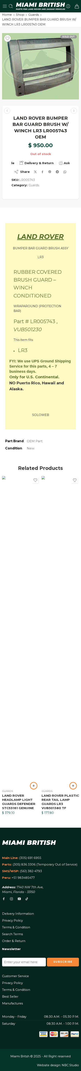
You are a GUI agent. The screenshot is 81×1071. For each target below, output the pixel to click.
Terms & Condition (16, 927)
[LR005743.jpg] (40, 66)
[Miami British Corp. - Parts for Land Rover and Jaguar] (40, 6)
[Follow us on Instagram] (11, 899)
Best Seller (10, 996)
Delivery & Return (39, 163)
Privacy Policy (12, 920)
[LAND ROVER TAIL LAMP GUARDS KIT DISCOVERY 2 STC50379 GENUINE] (74, 111)
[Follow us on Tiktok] (26, 898)
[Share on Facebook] (42, 171)
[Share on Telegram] (57, 171)
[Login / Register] (68, 6)
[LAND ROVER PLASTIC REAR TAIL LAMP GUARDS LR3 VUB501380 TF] (60, 631)
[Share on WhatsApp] (65, 172)
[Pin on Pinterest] (50, 171)
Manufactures (12, 1003)
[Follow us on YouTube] (19, 899)
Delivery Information (18, 914)
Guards (33, 15)
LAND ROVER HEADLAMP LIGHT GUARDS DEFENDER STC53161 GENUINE (18, 802)
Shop (20, 15)
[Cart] (77, 6)
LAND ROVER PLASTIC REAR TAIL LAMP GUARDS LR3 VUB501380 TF (60, 802)
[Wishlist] (7, 38)
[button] (33, 785)
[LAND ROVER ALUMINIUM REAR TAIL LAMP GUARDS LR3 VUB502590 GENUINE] (7, 111)
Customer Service (15, 976)
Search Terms (12, 934)
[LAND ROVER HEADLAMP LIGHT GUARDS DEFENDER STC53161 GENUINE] (20, 631)
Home (7, 15)
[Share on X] (35, 171)
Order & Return (13, 941)
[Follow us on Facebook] (3, 898)
